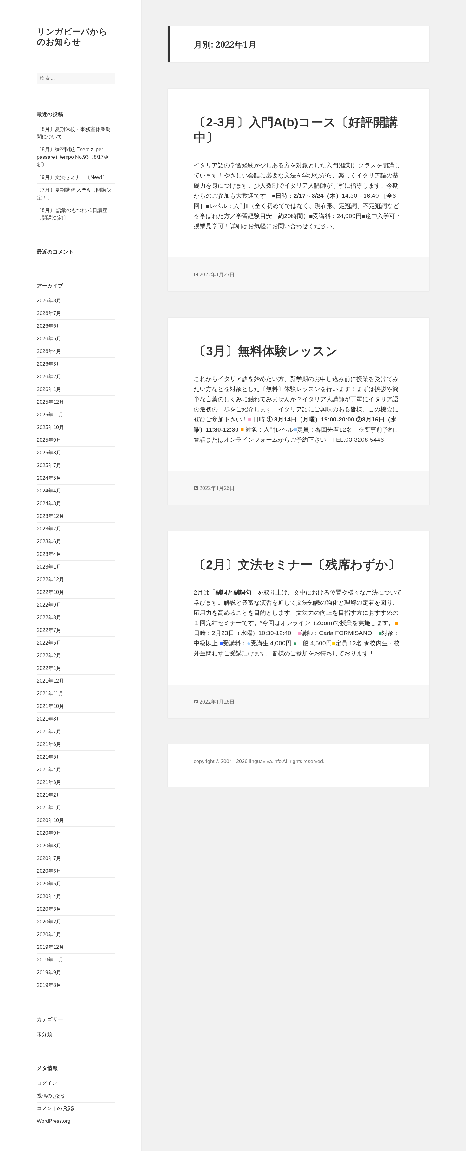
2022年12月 (50, 579)
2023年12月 (50, 516)
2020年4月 (49, 896)
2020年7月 (49, 858)
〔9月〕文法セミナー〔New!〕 (72, 177)
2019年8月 (49, 985)
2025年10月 (50, 427)
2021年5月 (49, 757)
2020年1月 (49, 934)
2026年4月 (49, 351)
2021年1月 (49, 807)
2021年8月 (49, 719)
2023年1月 (49, 566)
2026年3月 (49, 364)
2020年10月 (50, 820)
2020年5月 (49, 883)
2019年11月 (50, 959)
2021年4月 (49, 769)
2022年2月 (49, 655)
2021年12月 (50, 681)
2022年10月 (50, 592)
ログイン (47, 1083)
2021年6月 (49, 744)
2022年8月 (49, 617)
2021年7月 (49, 731)
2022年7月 (49, 630)
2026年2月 (49, 376)
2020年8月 (49, 845)
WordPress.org (53, 1121)
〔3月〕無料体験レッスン (266, 351)
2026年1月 (49, 389)
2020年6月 (49, 871)
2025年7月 (49, 465)
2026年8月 (49, 300)
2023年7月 (49, 528)
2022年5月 (49, 643)
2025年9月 (49, 440)
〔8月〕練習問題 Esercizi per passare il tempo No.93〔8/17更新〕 (73, 157)
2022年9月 (49, 605)
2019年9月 (49, 972)
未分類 (44, 1034)
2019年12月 (50, 947)
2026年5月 (49, 338)
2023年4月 (49, 554)
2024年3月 (49, 503)
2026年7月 (49, 313)
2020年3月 (49, 909)
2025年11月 (50, 414)
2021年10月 (50, 706)
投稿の (50, 1095)
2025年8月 (49, 452)
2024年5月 (49, 478)
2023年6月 (49, 541)
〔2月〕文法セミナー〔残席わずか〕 (297, 564)
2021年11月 (50, 693)
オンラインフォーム (251, 439)
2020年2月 (49, 921)
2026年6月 (49, 326)
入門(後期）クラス (351, 165)
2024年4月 (49, 490)
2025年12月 (50, 402)
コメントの (55, 1108)
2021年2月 (49, 795)
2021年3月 (49, 782)
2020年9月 (49, 833)
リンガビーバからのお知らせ (72, 36)
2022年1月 (49, 668)
